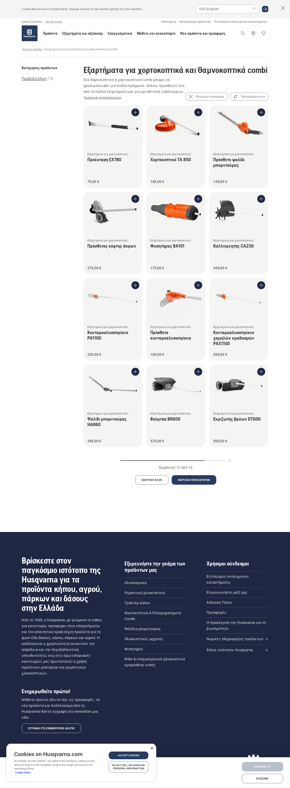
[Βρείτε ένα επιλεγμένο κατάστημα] (253, 33)
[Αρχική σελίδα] (29, 33)
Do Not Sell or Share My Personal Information (128, 767)
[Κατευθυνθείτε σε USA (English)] (265, 9)
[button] (50, 33)
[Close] (151, 748)
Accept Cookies (128, 755)
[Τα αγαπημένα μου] (263, 33)
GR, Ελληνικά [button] (53, 21)
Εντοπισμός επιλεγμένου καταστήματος (241, 21)
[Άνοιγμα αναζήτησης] (243, 33)
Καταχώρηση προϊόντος (195, 21)
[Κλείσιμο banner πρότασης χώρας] (283, 8)
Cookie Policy (23, 772)
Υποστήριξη (168, 21)
